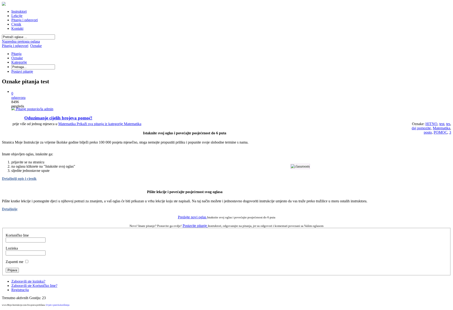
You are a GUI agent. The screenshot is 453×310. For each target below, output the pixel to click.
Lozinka (12, 248)
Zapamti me (14, 262)
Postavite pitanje (195, 226)
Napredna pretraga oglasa (21, 41)
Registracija (20, 290)
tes (448, 124)
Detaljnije (9, 209)
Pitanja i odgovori (15, 46)
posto (428, 132)
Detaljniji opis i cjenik (19, 179)
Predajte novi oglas (192, 217)
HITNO (431, 124)
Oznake (36, 46)
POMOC (440, 132)
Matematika (99, 124)
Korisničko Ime (17, 235)
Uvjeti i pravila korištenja (57, 305)
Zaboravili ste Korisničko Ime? (34, 286)
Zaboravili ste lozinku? (28, 281)
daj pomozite (421, 128)
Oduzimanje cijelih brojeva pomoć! (58, 117)
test (441, 124)
